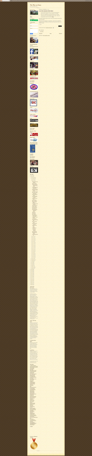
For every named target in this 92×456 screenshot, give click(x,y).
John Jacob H (31, 385)
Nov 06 (33, 252)
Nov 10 (33, 249)
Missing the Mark (34, 183)
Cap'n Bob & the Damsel (33, 371)
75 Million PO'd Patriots (33, 365)
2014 (31, 275)
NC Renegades (32, 395)
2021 (31, 176)
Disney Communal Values (34, 222)
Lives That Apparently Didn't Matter (35, 187)
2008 (31, 281)
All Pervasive (33, 212)
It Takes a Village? (34, 206)
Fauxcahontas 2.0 (34, 208)
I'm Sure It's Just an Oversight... (34, 224)
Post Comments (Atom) (46, 35)
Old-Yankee (31, 398)
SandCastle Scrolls (32, 406)
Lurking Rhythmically (33, 389)
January (33, 268)
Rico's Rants (31, 405)
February (33, 267)
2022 (31, 175)
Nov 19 (33, 242)
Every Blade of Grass (32, 376)
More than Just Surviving (33, 393)
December (33, 177)
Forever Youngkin (34, 231)
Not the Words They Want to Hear (34, 215)
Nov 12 (33, 247)
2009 (31, 280)
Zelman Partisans (32, 424)
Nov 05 (33, 253)
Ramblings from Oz (32, 403)
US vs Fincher (31, 418)
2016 (31, 273)
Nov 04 (33, 254)
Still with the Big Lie (34, 205)
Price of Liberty (32, 401)
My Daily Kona (32, 394)
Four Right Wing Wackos (33, 377)
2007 (31, 282)
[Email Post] (53, 27)
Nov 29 (33, 180)
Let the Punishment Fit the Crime (35, 204)
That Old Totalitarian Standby (34, 195)
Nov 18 (33, 243)
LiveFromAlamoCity (32, 388)
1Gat (40, 24)
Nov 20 (33, 241)
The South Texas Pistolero (33, 415)
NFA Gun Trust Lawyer (33, 397)
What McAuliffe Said (32, 423)
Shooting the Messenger (33, 408)
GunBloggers (31, 381)
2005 (31, 284)
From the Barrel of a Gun (33, 378)
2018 (31, 271)
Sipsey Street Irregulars (33, 409)
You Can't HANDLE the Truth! (34, 197)
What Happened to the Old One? (35, 182)
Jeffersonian (31, 384)
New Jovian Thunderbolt (33, 396)
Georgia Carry (32, 380)
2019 (31, 270)
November (33, 178)
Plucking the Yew (32, 400)
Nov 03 (33, 255)
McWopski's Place (32, 392)
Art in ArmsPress (32, 368)
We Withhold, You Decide (34, 233)
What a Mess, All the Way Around (34, 193)
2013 (31, 276)
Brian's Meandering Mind (33, 370)
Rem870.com (31, 404)
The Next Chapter (32, 413)
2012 (31, 277)
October (33, 258)
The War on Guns (35, 5)
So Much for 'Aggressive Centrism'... (34, 229)
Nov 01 (33, 257)
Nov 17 (33, 244)
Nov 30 (33, 179)
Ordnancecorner (32, 399)
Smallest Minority (32, 411)
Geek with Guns (32, 379)
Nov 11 (33, 248)
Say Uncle (31, 407)
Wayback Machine (32, 422)
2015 (31, 274)
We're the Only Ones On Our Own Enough (34, 210)
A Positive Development (34, 227)
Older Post (60, 33)
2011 (31, 278)
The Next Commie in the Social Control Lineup (34, 185)
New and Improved (34, 207)
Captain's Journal (32, 372)
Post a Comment (41, 31)
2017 (31, 272)
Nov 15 (33, 246)
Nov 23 (33, 239)
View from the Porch (32, 419)
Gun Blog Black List (32, 382)
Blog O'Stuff (31, 369)
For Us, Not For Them (35, 191)
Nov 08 (33, 251)
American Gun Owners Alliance (34, 366)
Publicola (31, 402)
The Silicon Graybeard (33, 414)
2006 (31, 283)
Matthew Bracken (32, 391)
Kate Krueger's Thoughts (33, 387)
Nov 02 (33, 256)
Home (50, 33)
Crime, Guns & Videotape (33, 373)
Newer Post (40, 33)
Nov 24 (33, 238)
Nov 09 (33, 250)
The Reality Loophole (35, 188)
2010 (31, 279)
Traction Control (32, 416)
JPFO (30, 386)
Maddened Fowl (32, 390)
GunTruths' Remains (32, 383)
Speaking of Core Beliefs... (34, 202)
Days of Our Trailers (32, 374)
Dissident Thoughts (32, 375)
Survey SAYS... (34, 214)
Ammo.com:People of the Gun (34, 367)
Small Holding (32, 410)
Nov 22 (33, 240)
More (53, 16)
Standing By (31, 412)
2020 (31, 269)
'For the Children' (34, 218)
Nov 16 (33, 245)
